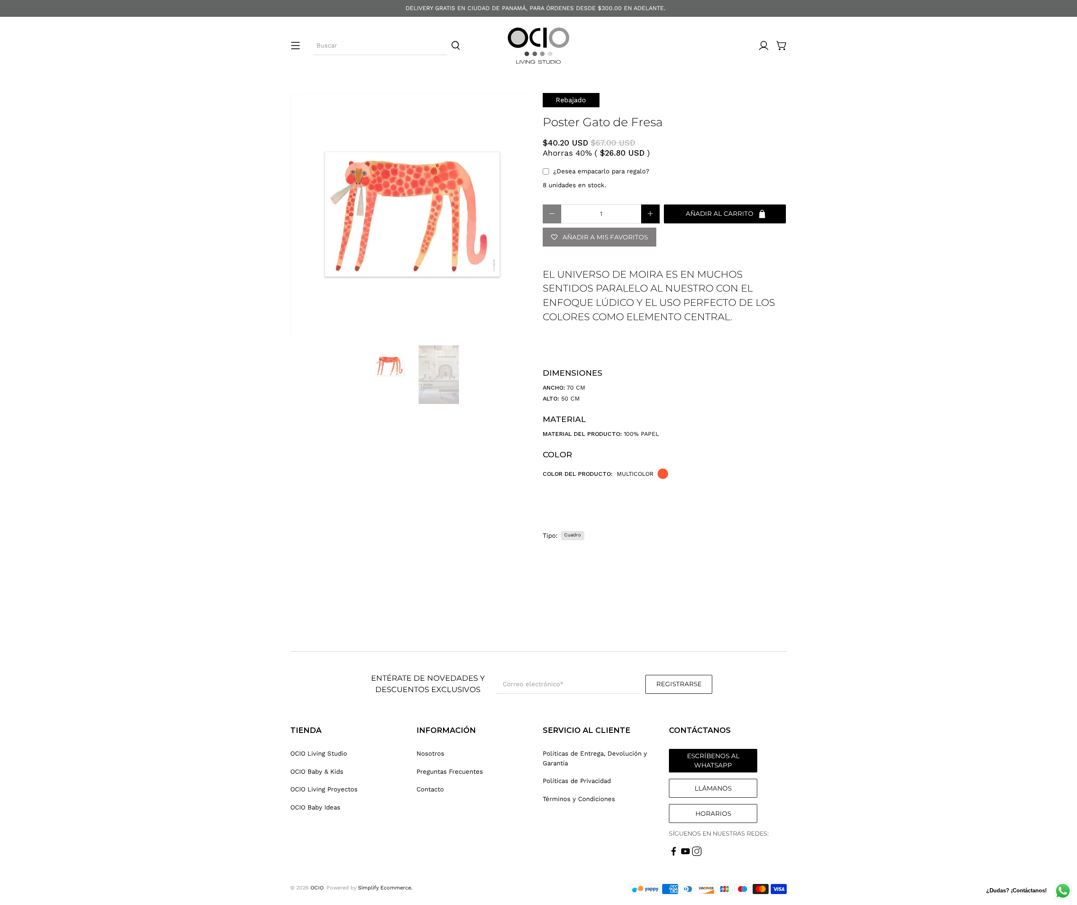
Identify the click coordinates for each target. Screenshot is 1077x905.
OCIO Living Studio (318, 753)
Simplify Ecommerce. (385, 887)
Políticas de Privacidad (577, 781)
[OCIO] (538, 46)
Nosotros (430, 753)
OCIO (317, 887)
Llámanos (713, 788)
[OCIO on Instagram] (697, 854)
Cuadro (572, 535)
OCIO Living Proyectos (324, 789)
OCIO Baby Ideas (315, 807)
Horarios (713, 813)
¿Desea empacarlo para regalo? (601, 171)
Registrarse (679, 684)
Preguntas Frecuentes (449, 771)
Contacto (430, 789)
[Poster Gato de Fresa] (412, 215)
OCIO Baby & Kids (316, 771)
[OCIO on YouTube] (685, 854)
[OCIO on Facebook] (674, 854)
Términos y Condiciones (579, 799)
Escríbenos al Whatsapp (713, 761)
